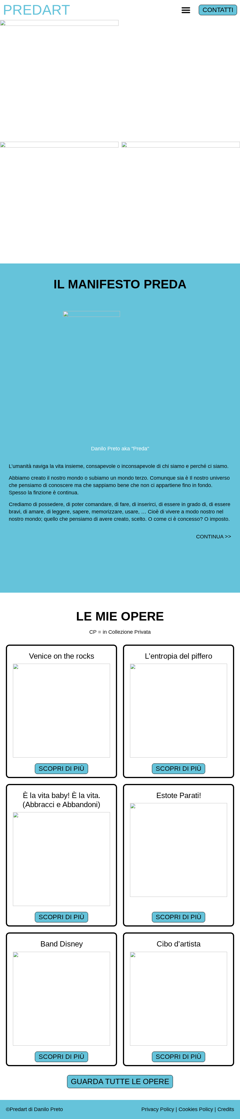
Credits (225, 1109)
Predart (36, 10)
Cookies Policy (196, 1109)
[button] (186, 10)
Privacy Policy (157, 1109)
